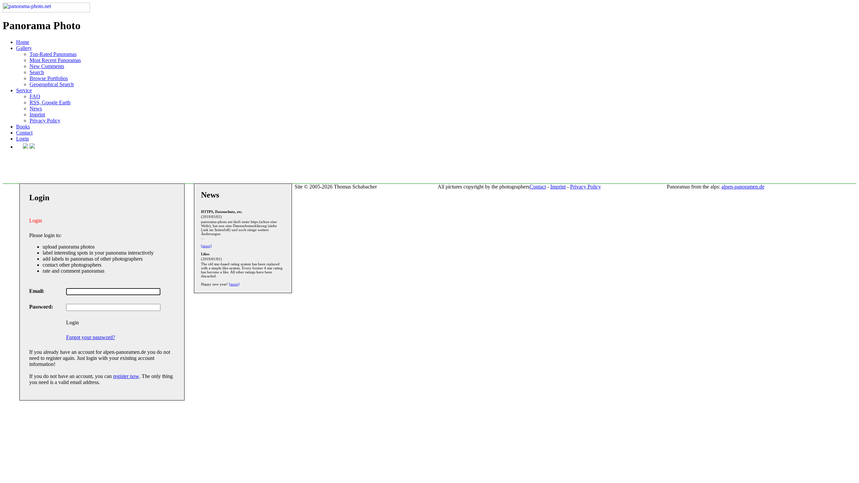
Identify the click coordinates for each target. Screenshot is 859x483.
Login (22, 139)
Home (22, 42)
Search (37, 72)
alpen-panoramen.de (742, 187)
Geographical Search (52, 84)
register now (126, 376)
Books (23, 126)
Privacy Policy (45, 120)
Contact (24, 133)
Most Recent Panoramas (55, 60)
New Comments (47, 66)
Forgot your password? (90, 337)
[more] (206, 246)
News (36, 108)
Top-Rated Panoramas (53, 54)
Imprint (37, 114)
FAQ (35, 96)
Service (24, 90)
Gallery (24, 48)
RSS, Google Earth (50, 102)
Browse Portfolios (49, 78)
